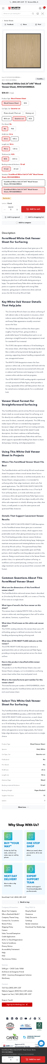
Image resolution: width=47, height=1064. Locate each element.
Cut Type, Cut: (11, 108)
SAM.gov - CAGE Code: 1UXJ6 (13, 969)
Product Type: (14, 98)
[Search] (33, 14)
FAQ (3, 956)
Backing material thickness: (13, 164)
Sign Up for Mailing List (16, 1004)
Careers (4, 930)
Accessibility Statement (11, 949)
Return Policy (7, 924)
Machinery (6, 978)
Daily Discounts (31, 917)
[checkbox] (17, 223)
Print (39, 24)
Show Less (22, 807)
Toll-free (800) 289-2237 (11, 988)
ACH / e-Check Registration (12, 940)
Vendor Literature (31, 924)
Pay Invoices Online (9, 959)
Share (25, 24)
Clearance (29, 914)
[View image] (23, 50)
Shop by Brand (30, 911)
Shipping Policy (7, 927)
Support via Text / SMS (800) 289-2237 (16, 994)
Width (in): (7, 134)
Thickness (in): (8, 154)
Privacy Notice (7, 946)
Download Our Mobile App (35, 927)
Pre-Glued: (7, 124)
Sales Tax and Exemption (11, 933)
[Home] (14, 8)
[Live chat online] (41, 1043)
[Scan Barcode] (42, 14)
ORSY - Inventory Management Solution (17, 975)
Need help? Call (14, 897)
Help (3, 953)
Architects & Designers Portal (13, 972)
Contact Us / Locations (10, 921)
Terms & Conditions (9, 943)
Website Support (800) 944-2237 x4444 (17, 991)
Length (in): (7, 144)
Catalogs (28, 921)
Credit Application (8, 937)
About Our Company (9, 911)
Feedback (10, 24)
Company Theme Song (10, 917)
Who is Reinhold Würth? (10, 914)
